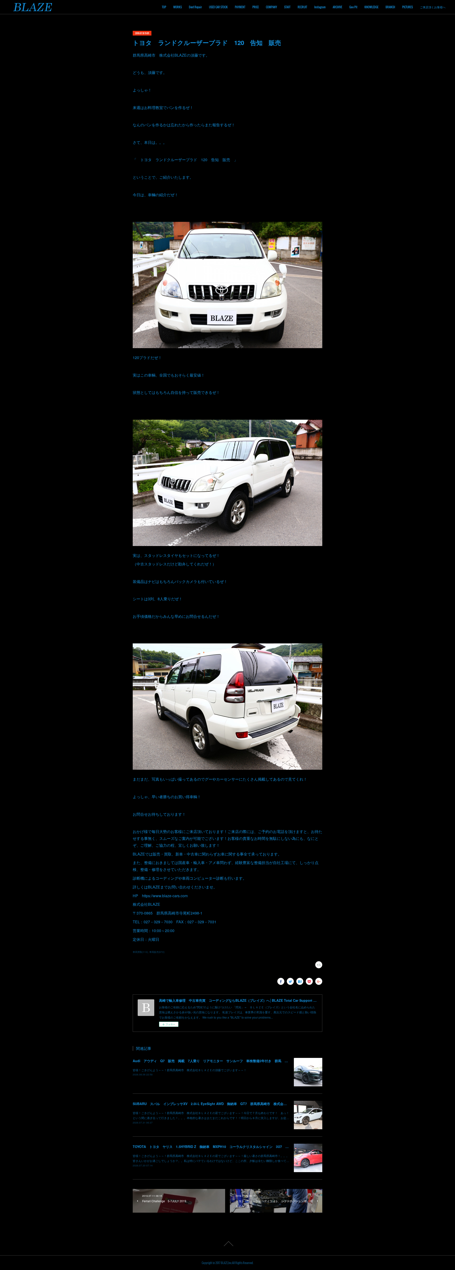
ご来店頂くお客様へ (433, 7)
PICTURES (407, 7)
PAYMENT (240, 7)
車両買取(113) (140, 952)
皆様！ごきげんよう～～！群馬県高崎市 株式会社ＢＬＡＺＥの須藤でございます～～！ (189, 1070)
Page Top (227, 1243)
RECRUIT (302, 7)
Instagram (320, 7)
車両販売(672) (156, 952)
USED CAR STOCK (218, 7)
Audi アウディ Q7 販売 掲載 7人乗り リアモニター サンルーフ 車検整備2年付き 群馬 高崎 (212, 1060)
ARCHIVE (337, 7)
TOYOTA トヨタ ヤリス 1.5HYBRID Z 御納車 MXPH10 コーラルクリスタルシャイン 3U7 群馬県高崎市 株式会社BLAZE (233, 1146)
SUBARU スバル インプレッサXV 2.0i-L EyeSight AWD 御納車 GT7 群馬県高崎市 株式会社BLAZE (215, 1103)
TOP (164, 7)
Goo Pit (353, 7)
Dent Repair (195, 7)
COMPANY (271, 7)
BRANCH (390, 7)
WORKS (177, 7)
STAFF (287, 7)
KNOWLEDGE (371, 7)
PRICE (255, 7)
